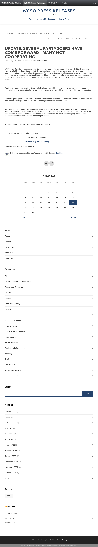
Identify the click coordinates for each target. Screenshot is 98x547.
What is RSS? (10, 523)
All (6, 276)
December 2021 (11, 461)
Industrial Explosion (13, 320)
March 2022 (10, 445)
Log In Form (64, 19)
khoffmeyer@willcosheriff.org (37, 142)
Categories (9, 258)
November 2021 (11, 467)
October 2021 (10, 473)
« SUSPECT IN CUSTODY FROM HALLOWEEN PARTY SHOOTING (34, 33)
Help (65, 540)
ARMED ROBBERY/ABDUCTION (18, 282)
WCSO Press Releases (34, 3)
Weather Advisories (13, 370)
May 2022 (9, 439)
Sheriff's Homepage (48, 19)
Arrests (8, 293)
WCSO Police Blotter (58, 3)
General (8, 309)
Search (8, 242)
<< (24, 218)
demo (9, 496)
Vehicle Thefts (10, 365)
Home (7, 231)
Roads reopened (12, 342)
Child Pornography (12, 304)
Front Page (33, 19)
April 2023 (9, 417)
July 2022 (9, 428)
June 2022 (9, 434)
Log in (93, 3)
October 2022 (10, 423)
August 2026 (49, 176)
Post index (9, 247)
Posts (15, 513)
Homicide (43, 61)
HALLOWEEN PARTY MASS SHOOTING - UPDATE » (69, 39)
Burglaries (9, 298)
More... (8, 478)
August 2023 (10, 412)
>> (74, 218)
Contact (60, 540)
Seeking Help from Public (15, 348)
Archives (9, 253)
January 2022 (10, 456)
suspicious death (12, 376)
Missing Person (11, 326)
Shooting (8, 354)
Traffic (7, 359)
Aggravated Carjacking (14, 287)
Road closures (11, 337)
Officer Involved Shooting (15, 331)
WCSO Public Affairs (11, 3)
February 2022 (11, 450)
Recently (9, 236)
